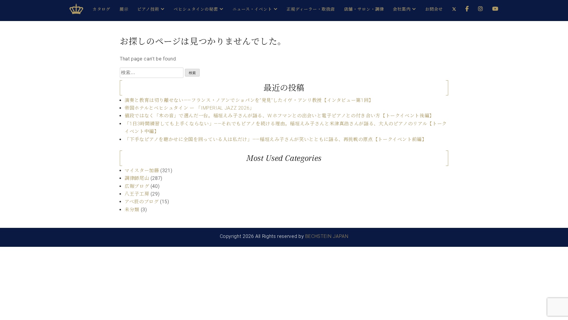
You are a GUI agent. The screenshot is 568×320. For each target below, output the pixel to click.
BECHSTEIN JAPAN (326, 236)
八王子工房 (137, 194)
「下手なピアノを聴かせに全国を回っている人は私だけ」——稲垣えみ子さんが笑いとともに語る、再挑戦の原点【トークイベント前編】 (276, 139)
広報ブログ (137, 186)
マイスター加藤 (142, 170)
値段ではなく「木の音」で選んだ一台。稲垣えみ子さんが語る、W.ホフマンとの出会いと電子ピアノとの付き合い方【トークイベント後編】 (279, 116)
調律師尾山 (137, 178)
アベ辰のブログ (142, 201)
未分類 (132, 209)
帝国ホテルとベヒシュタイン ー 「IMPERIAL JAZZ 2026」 (189, 108)
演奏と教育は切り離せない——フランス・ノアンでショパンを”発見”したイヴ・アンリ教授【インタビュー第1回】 (249, 100)
